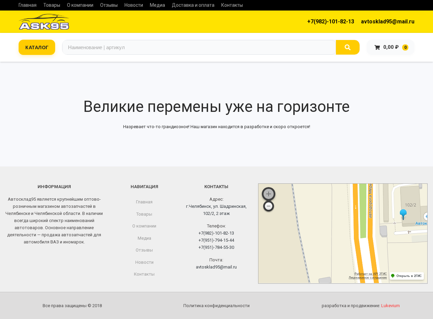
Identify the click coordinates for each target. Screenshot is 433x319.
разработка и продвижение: (361, 305)
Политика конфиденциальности (216, 305)
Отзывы (109, 5)
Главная (28, 5)
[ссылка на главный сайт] (44, 21)
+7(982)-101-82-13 (330, 21)
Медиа (157, 5)
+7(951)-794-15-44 (216, 240)
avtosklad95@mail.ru (387, 21)
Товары (51, 5)
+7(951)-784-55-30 (216, 247)
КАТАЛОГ (37, 47)
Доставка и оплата (193, 5)
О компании (80, 5)
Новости (133, 5)
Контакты (232, 5)
